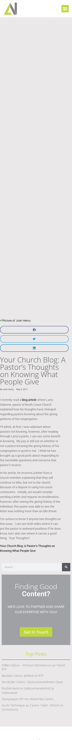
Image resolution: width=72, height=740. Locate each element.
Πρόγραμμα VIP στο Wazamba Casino (28, 699)
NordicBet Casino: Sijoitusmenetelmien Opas (32, 682)
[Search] (66, 567)
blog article (29, 400)
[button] (65, 8)
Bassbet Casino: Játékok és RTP (23, 676)
